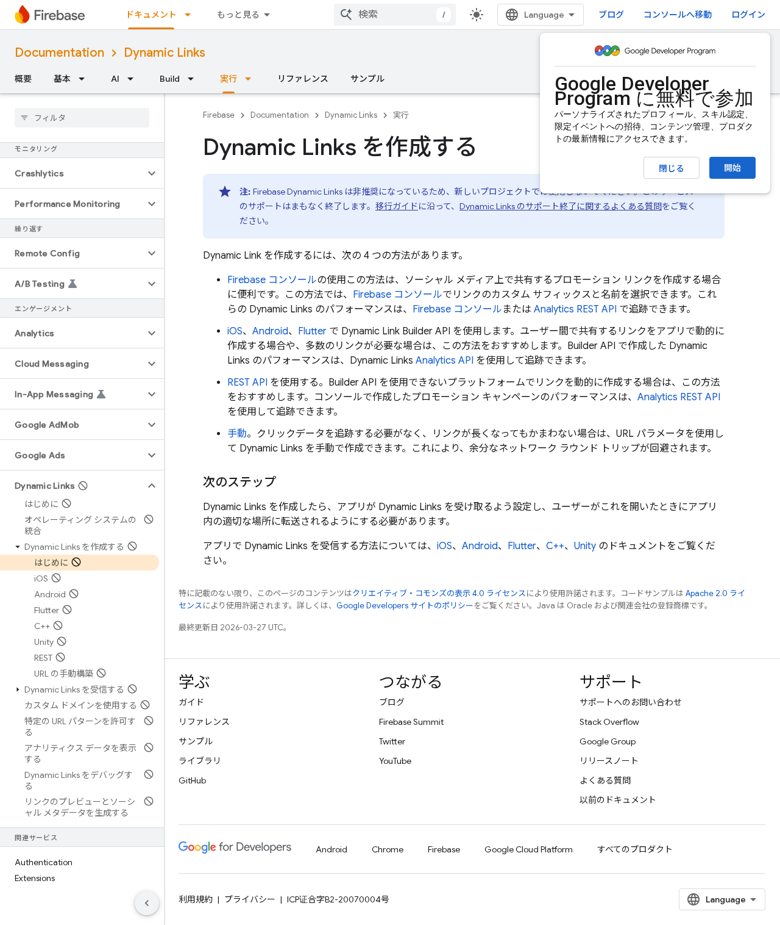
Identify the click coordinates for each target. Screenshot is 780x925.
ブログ (611, 14)
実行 (228, 78)
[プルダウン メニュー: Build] (194, 78)
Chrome (387, 849)
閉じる (671, 168)
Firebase (219, 115)
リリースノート (609, 760)
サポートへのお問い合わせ (631, 702)
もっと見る (238, 14)
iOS (235, 331)
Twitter (392, 741)
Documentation (59, 52)
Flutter (312, 331)
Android (270, 331)
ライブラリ (200, 760)
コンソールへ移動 (678, 14)
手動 (237, 434)
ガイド (191, 702)
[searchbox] (82, 118)
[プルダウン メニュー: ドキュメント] (191, 14)
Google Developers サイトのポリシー (404, 605)
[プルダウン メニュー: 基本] (85, 78)
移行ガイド (396, 206)
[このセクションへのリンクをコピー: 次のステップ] (288, 482)
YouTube (395, 760)
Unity (585, 546)
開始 (732, 167)
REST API (247, 382)
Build (170, 78)
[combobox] (395, 15)
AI (115, 78)
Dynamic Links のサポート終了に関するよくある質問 (560, 206)
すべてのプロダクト (635, 849)
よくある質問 (605, 780)
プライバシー (249, 899)
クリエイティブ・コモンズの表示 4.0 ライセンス (439, 593)
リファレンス (302, 78)
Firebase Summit (411, 721)
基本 (62, 78)
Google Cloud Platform (528, 849)
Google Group (608, 741)
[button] (72, 173)
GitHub (192, 780)
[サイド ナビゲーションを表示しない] (147, 903)
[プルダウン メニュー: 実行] (251, 78)
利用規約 (196, 899)
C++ (555, 546)
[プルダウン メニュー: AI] (134, 78)
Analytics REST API (575, 309)
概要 (23, 78)
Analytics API (444, 361)
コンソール (272, 280)
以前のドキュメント (618, 799)
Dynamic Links (164, 52)
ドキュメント (151, 14)
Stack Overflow (609, 721)
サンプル (367, 78)
